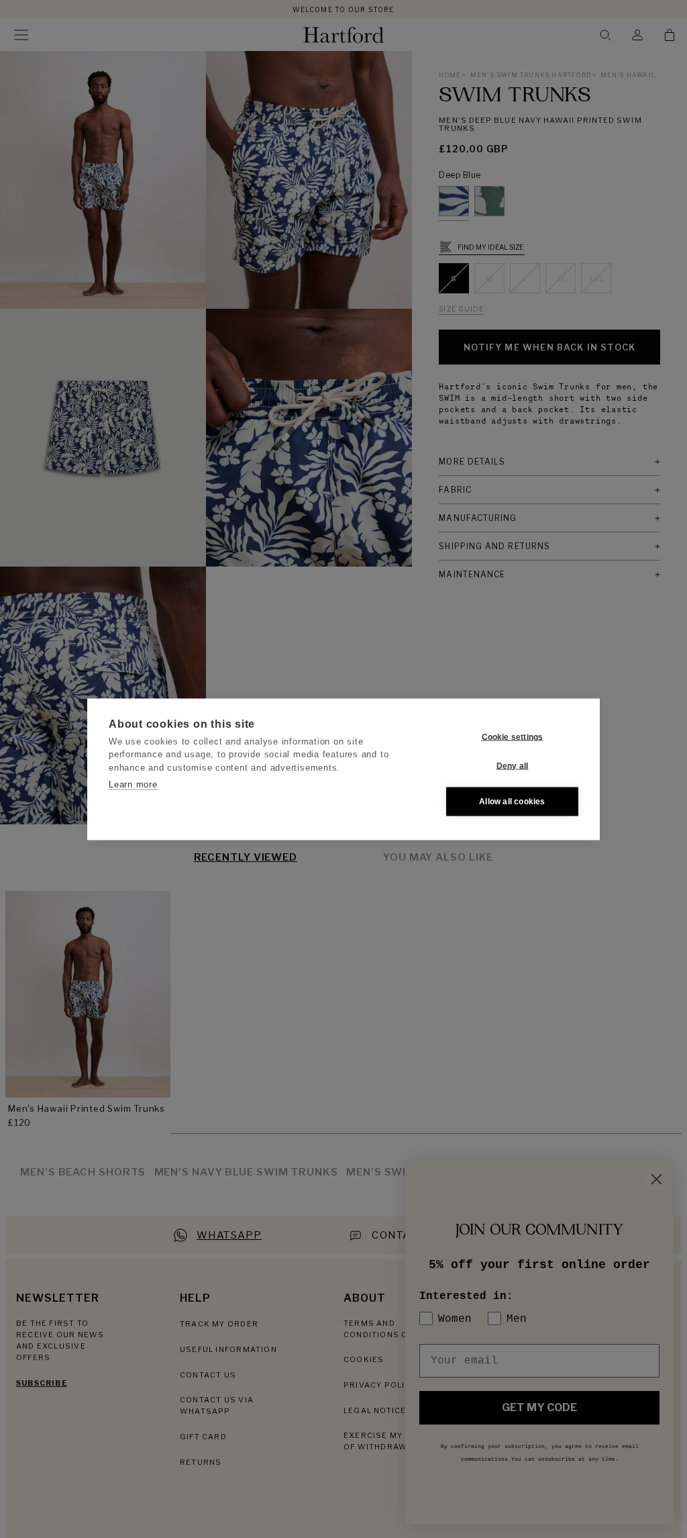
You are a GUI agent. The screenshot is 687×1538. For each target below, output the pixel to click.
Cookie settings (512, 737)
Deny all (512, 766)
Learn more (133, 784)
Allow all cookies (512, 801)
